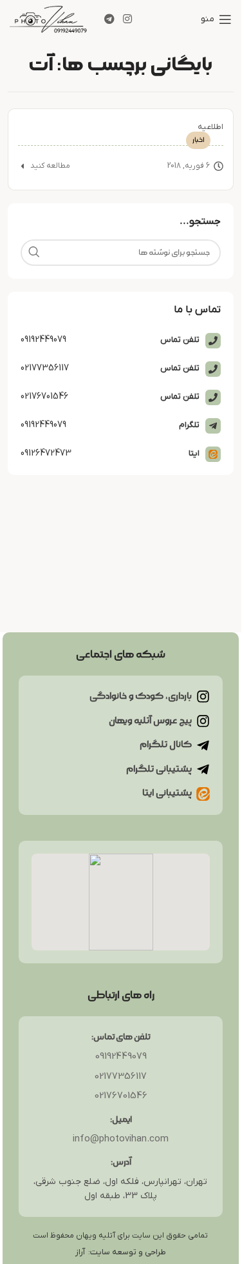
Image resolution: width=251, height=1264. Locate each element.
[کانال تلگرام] (203, 745)
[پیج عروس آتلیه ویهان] (203, 721)
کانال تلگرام (166, 744)
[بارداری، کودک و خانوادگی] (203, 696)
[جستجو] (34, 252)
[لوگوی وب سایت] (48, 17)
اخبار (198, 140)
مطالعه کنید (50, 166)
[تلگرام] (213, 426)
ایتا (194, 453)
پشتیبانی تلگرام (159, 769)
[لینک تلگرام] (109, 19)
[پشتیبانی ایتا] (203, 794)
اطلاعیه (210, 126)
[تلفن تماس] (213, 340)
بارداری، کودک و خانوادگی (140, 696)
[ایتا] (213, 454)
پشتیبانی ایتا (167, 793)
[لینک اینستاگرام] (127, 19)
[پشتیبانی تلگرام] (203, 769)
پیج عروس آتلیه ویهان (150, 720)
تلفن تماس (180, 339)
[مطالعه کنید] (22, 166)
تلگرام (189, 424)
